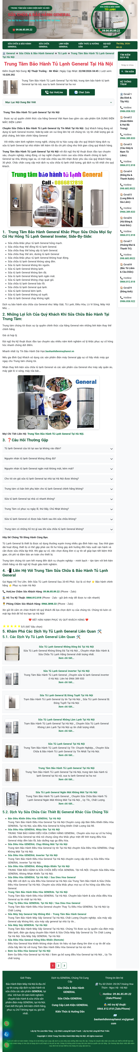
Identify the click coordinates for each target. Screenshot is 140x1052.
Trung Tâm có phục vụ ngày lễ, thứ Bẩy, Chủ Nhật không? (37, 508)
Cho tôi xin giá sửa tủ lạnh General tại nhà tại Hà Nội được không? (42, 478)
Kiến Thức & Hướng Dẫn (88, 45)
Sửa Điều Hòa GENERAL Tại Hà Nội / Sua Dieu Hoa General (42, 877)
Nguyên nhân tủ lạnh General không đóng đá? (30, 458)
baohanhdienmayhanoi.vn (60, 351)
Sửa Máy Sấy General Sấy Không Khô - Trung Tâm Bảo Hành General (47, 914)
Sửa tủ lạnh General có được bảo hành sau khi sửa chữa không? (40, 518)
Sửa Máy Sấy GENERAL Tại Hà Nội (27, 925)
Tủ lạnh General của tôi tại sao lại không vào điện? (33, 448)
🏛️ (4, 53)
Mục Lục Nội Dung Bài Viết (20, 102)
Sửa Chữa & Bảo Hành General (36, 53)
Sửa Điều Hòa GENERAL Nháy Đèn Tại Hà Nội (34, 829)
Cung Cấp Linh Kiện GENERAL (70, 1005)
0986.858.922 (127, 111)
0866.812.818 (127, 165)
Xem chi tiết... (66, 658)
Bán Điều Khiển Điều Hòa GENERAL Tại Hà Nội (34, 818)
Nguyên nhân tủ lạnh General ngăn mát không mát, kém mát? (39, 468)
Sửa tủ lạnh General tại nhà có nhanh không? (30, 498)
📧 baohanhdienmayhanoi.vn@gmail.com (114, 1019)
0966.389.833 (127, 138)
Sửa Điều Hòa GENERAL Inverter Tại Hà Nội (33, 855)
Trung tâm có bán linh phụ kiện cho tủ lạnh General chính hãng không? (44, 488)
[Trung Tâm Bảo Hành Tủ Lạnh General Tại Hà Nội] (10, 87)
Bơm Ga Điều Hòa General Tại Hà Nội (29, 950)
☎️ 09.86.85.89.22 (22, 29)
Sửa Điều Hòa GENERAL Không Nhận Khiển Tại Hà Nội (39, 866)
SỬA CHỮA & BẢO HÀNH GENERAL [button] (19, 45)
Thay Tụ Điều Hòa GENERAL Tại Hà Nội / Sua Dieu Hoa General (44, 903)
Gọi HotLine (56, 92)
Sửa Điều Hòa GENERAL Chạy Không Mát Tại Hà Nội (37, 844)
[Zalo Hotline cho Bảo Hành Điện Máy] (6, 1034)
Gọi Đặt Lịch (107, 45)
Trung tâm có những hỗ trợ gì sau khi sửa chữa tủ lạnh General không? (44, 529)
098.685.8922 (127, 188)
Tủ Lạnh (62, 53)
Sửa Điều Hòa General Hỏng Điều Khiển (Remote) (36, 939)
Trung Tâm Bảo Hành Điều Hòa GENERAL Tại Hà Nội (38, 892)
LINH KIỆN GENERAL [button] (64, 45)
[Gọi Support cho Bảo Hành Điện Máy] (6, 1045)
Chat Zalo (84, 92)
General (10, 53)
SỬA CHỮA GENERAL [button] (44, 45)
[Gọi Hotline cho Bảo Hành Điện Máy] (6, 1023)
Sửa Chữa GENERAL (70, 998)
